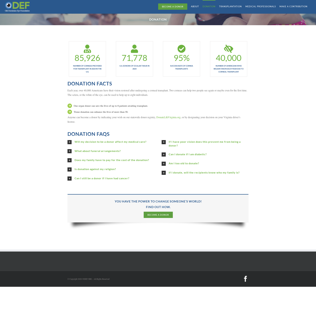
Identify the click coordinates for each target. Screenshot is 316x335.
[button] (110, 142)
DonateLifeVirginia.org (168, 117)
